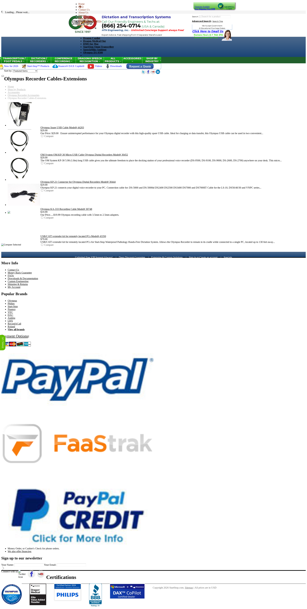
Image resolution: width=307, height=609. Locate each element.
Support (82, 15)
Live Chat (2, 342)
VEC (10, 312)
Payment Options (14, 336)
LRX (10, 320)
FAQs (11, 275)
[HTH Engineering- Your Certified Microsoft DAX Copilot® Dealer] (127, 598)
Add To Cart (46, 139)
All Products (112, 60)
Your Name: (7, 564)
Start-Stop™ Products (38, 66)
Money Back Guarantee (20, 272)
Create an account (208, 257)
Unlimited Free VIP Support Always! (94, 257)
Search (195, 16)
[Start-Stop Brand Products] (24, 68)
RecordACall (14, 323)
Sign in (192, 257)
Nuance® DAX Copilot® (71, 66)
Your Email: (50, 564)
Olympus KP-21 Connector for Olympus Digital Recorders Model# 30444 (78, 182)
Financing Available (202, 7)
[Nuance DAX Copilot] (55, 68)
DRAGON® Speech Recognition (90, 60)
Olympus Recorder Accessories (23, 95)
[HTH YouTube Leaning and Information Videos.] (91, 68)
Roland (11, 326)
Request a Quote (140, 66)
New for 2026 (11, 66)
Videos (98, 66)
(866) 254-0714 (121, 26)
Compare (49, 136)
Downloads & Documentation (23, 278)
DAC (10, 315)
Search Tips (218, 21)
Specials (228, 257)
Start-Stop (13, 306)
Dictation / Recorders (38, 60)
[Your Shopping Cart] (221, 8)
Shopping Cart (229, 8)
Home (81, 4)
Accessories (132, 58)
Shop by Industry (151, 60)
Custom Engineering (18, 281)
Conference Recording (63, 60)
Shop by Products (17, 89)
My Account (14, 287)
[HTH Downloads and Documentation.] (107, 68)
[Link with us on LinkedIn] (157, 73)
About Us (83, 12)
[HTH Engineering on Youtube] (153, 73)
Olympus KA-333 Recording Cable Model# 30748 (66, 209)
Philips (11, 303)
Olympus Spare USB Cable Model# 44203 (62, 127)
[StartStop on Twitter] (143, 73)
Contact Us (84, 9)
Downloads (116, 66)
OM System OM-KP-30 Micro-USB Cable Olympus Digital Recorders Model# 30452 (84, 154)
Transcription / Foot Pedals (14, 60)
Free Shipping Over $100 (205, 9)
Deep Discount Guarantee (132, 257)
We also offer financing (19, 551)
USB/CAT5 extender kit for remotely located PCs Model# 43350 (73, 236)
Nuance (12, 309)
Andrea (11, 318)
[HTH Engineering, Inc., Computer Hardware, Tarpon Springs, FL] (95, 595)
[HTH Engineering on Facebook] (148, 73)
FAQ (80, 6)
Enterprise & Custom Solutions (167, 257)
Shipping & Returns (18, 284)
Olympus (12, 300)
